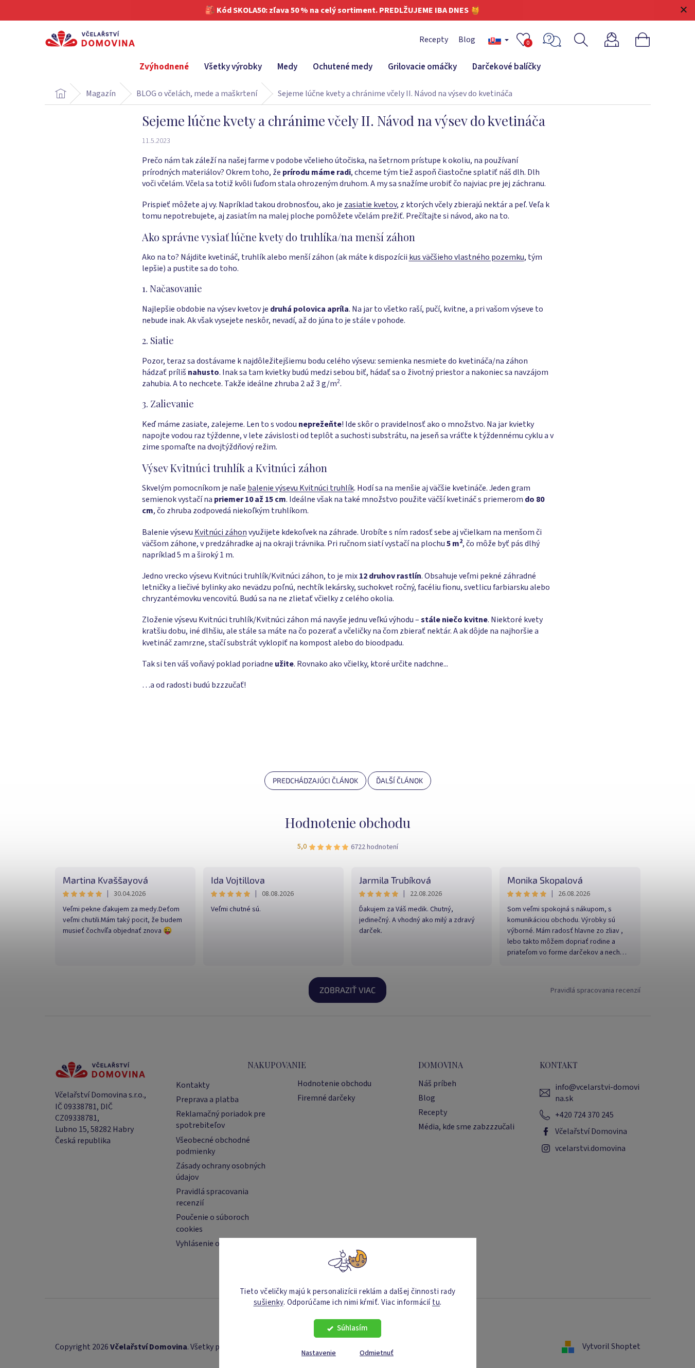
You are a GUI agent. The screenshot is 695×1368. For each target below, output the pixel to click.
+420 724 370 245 (584, 1115)
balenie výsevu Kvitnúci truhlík (300, 488)
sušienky (268, 1302)
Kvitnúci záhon (220, 532)
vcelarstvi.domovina (590, 1148)
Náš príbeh (437, 1083)
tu (436, 1302)
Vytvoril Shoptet (611, 1346)
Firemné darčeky (326, 1098)
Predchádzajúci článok (315, 780)
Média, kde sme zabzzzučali (466, 1126)
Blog (466, 39)
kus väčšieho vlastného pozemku (466, 257)
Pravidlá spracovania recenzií (595, 990)
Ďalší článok (399, 780)
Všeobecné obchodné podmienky (213, 1146)
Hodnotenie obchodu (348, 823)
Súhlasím (352, 1328)
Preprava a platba (207, 1099)
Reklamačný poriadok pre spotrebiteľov (220, 1119)
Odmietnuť (377, 1353)
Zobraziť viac (347, 990)
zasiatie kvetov (370, 204)
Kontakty (192, 1085)
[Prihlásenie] (618, 40)
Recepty (433, 39)
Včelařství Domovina (591, 1131)
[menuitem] (164, 67)
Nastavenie (318, 1353)
